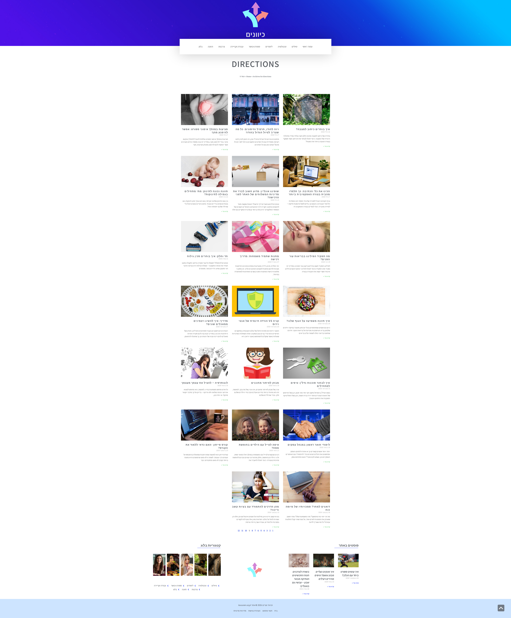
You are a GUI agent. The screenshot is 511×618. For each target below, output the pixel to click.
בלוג (201, 46)
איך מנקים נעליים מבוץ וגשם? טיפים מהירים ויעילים (324, 575)
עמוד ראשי (307, 46)
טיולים (294, 46)
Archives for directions (262, 76)
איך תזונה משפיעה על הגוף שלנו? (308, 321)
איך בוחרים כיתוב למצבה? (313, 129)
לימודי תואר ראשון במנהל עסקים (309, 444)
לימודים (269, 46)
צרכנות (221, 46)
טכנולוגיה (282, 46)
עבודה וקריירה (236, 46)
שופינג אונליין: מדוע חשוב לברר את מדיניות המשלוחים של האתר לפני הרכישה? (256, 194)
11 (242, 530)
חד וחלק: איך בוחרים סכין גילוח (207, 256)
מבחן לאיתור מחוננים (265, 382)
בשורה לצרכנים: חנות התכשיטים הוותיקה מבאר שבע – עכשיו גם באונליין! (300, 579)
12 (239, 530)
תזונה (210, 46)
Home (248, 76)
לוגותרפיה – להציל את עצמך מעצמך (205, 382)
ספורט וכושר (254, 46)
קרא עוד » (326, 146)
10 (246, 530)
